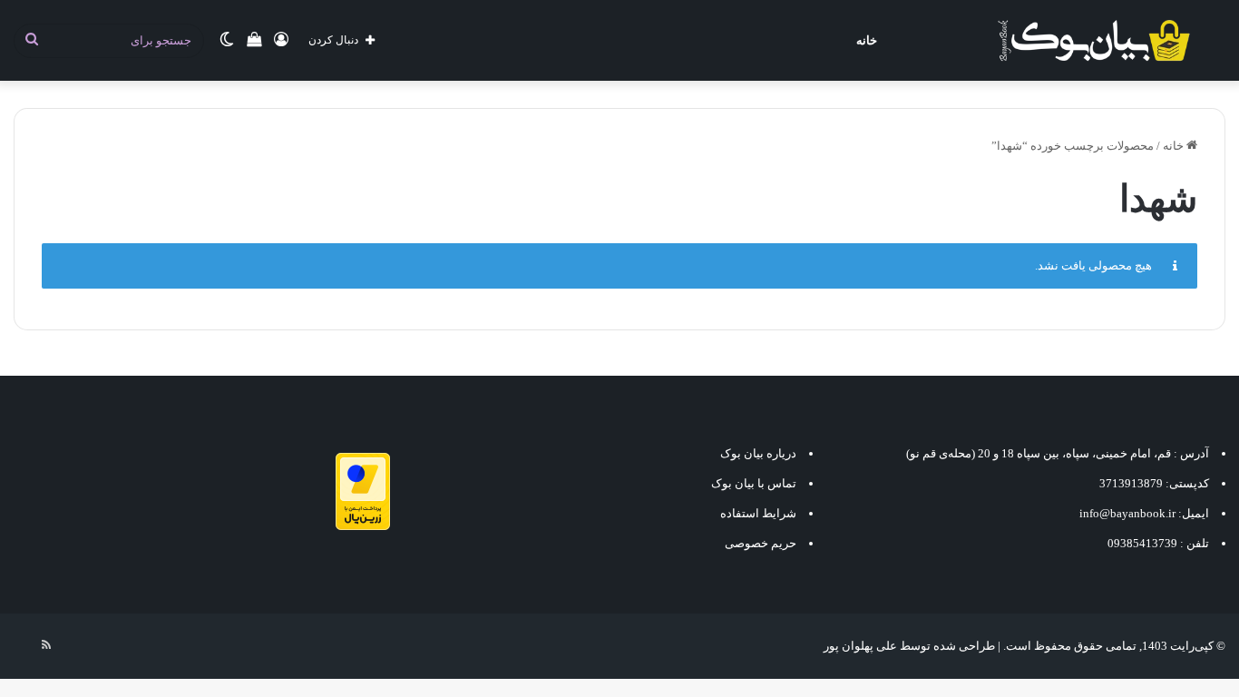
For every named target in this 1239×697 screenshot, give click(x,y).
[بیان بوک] (1093, 40)
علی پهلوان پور (860, 646)
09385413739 (1142, 543)
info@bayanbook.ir (1127, 513)
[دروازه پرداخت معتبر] (363, 526)
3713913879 (1131, 483)
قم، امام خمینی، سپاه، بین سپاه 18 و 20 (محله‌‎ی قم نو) (1038, 453)
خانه (866, 40)
